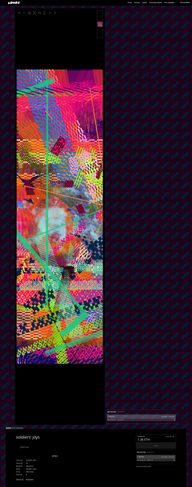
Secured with (168, 436)
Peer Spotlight (169, 2)
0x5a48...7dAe (31, 469)
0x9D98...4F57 (31, 460)
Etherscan (20, 479)
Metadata (29, 479)
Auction (8, 428)
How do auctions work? (143, 466)
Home (130, 2)
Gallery (144, 2)
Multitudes (19, 428)
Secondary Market (155, 2)
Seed (13, 428)
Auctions (137, 2)
